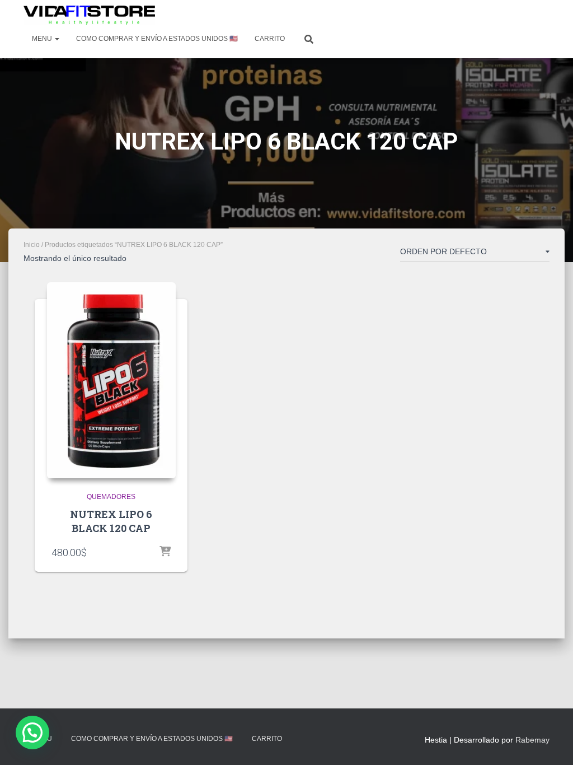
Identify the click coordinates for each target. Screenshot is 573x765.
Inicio (32, 245)
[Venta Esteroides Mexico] (89, 15)
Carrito (270, 39)
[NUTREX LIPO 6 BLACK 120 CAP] (111, 380)
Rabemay (532, 739)
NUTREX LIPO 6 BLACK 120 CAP (111, 521)
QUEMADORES (111, 497)
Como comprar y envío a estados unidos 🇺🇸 (157, 39)
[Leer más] (165, 552)
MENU (43, 39)
